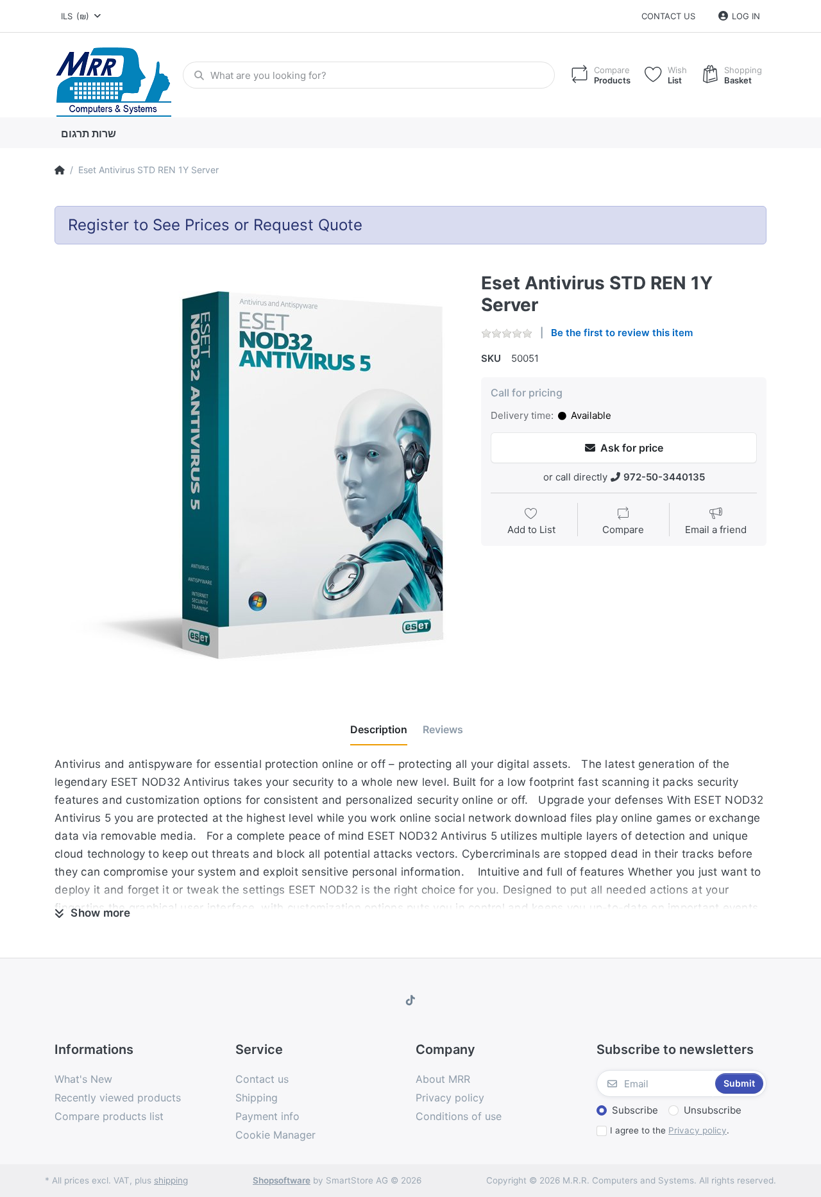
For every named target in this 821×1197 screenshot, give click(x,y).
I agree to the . (669, 1130)
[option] (258, 476)
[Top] (60, 170)
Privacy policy (697, 1130)
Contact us (668, 16)
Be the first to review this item (622, 333)
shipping (171, 1180)
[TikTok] (410, 1000)
